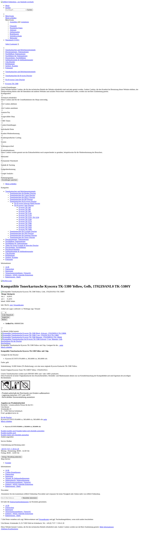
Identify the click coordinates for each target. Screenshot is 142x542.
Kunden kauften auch (8, 431)
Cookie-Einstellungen (13, 472)
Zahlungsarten (15, 32)
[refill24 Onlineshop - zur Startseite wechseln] (17, 2)
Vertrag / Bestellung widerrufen (11, 457)
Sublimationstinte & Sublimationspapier (19, 251)
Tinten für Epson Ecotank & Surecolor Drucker (21, 245)
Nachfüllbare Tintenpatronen (15, 241)
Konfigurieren (13, 529)
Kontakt (8, 463)
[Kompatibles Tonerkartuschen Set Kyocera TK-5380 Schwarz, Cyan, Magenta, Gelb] (31, 339)
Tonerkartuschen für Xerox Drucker (22, 237)
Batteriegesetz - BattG (13, 277)
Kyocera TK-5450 (25, 227)
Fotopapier (9, 259)
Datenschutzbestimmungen (19, 502)
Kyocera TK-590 (25, 211)
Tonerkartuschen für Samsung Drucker (23, 235)
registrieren (25, 22)
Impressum (9, 271)
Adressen (13, 30)
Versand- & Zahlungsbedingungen (17, 478)
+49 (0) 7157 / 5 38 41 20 (10, 449)
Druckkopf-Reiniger (12, 249)
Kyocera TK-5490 (25, 229)
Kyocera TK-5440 (25, 225)
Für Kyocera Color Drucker (24, 205)
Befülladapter (10, 255)
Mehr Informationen (107, 527)
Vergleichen (5, 317)
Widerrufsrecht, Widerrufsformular (17, 480)
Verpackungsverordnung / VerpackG (18, 273)
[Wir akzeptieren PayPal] (6, 281)
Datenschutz (9, 269)
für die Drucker (16, 341)
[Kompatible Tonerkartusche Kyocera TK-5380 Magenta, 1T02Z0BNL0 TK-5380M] (31, 337)
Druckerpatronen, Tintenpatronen (17, 239)
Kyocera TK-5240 (25, 219)
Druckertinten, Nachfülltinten (15, 247)
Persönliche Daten (16, 28)
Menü (7, 6)
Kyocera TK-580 (25, 209)
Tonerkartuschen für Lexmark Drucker (23, 231)
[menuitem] (73, 6)
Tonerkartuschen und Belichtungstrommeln (20, 191)
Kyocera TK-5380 (25, 223)
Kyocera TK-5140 (25, 213)
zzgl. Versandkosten (17, 305)
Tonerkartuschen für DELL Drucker (22, 197)
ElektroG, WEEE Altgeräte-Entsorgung (19, 275)
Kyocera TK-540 (25, 207)
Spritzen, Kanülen (11, 257)
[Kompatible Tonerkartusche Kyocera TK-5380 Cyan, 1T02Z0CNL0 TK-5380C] (30, 335)
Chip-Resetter (10, 253)
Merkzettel (13, 38)
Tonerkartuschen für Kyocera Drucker (23, 201)
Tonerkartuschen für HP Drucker (21, 199)
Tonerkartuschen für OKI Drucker (22, 233)
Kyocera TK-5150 (25, 215)
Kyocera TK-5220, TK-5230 (29, 217)
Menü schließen (10, 18)
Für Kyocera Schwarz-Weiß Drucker (27, 203)
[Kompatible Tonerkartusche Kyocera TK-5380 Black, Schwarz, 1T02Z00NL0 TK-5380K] (33, 333)
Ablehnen (4, 529)
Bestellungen (14, 34)
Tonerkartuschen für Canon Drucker (22, 195)
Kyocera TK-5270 (25, 221)
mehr (61, 345)
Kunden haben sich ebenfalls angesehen (30, 431)
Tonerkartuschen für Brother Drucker (23, 193)
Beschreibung (6, 341)
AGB (7, 267)
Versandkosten (44, 519)
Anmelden (14, 22)
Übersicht (13, 26)
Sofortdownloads (16, 36)
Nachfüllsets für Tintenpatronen (16, 243)
